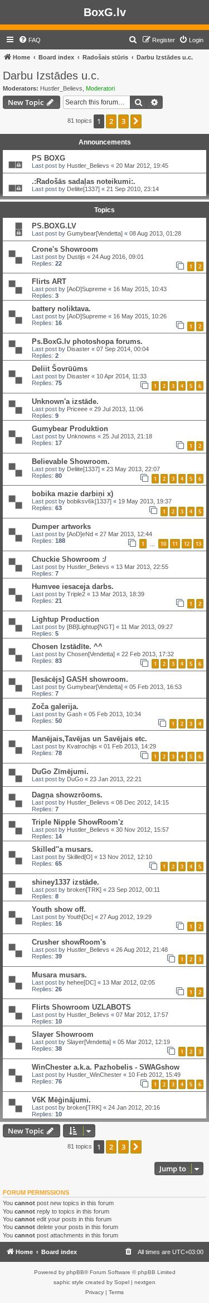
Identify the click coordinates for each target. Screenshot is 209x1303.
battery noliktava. (61, 308)
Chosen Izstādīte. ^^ (67, 646)
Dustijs (76, 256)
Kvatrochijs (82, 746)
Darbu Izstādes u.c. (51, 75)
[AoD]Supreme (86, 289)
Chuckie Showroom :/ (69, 559)
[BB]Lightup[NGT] (90, 626)
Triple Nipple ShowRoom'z (78, 822)
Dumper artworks (61, 526)
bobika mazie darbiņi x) (72, 494)
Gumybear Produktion (70, 429)
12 (186, 543)
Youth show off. (59, 909)
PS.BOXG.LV (54, 226)
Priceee (77, 409)
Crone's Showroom (65, 249)
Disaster (78, 349)
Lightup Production (65, 619)
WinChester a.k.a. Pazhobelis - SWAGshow (105, 1067)
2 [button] (111, 121)
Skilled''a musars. (62, 849)
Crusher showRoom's (69, 942)
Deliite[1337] (83, 189)
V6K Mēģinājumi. (61, 1100)
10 (163, 543)
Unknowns (81, 436)
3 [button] (123, 121)
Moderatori (100, 88)
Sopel (121, 1282)
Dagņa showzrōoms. (67, 795)
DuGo (75, 779)
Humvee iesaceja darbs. (73, 586)
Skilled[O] (80, 856)
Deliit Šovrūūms (60, 369)
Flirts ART (49, 281)
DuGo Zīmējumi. (60, 771)
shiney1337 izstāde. (65, 882)
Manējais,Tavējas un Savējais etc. (89, 739)
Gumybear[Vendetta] (95, 233)
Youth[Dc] (80, 916)
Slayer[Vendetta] (89, 1042)
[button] (136, 121)
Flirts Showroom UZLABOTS (81, 1007)
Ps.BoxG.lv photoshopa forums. (87, 341)
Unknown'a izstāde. (65, 401)
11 (175, 543)
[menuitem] (29, 40)
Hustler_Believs (61, 88)
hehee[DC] (81, 982)
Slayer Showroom (63, 1034)
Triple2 (76, 594)
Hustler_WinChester (94, 1074)
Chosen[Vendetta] (91, 654)
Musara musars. (59, 975)
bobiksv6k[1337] (89, 501)
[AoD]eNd (80, 534)
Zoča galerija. (55, 706)
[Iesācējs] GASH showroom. (80, 679)
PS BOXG (48, 158)
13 (198, 543)
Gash (74, 714)
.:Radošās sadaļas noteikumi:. (83, 181)
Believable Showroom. (71, 461)
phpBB (75, 1272)
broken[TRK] (84, 889)
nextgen (144, 1282)
